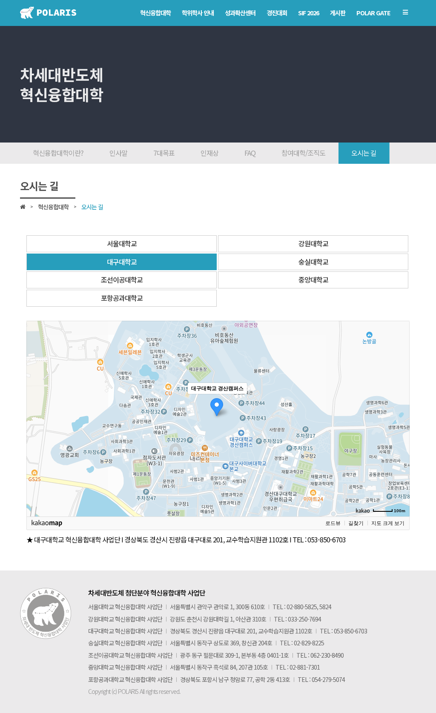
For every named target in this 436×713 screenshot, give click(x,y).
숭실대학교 (313, 262)
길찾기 (356, 523)
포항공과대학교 (122, 298)
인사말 (118, 153)
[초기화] (399, 433)
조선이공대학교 (122, 279)
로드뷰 (333, 523)
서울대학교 (122, 243)
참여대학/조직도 (303, 153)
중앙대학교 (313, 279)
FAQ (249, 153)
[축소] (399, 417)
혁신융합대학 (53, 207)
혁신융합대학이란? (58, 153)
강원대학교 (313, 243)
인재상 (209, 153)
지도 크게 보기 (387, 523)
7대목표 (164, 153)
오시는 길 (363, 153)
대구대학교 (122, 262)
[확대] (399, 403)
